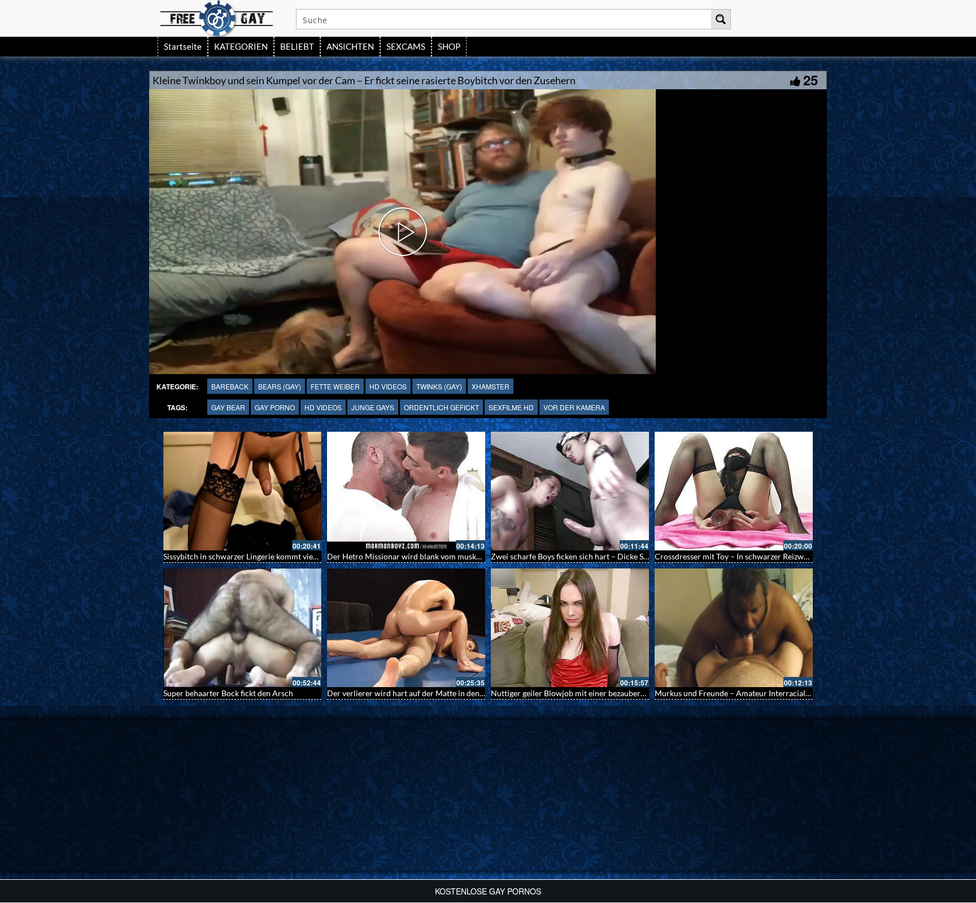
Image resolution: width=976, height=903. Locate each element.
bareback (230, 386)
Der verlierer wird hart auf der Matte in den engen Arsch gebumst (441, 693)
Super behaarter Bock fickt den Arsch (228, 693)
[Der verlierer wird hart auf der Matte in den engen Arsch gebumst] (406, 627)
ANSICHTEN (350, 46)
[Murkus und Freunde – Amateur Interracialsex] (734, 627)
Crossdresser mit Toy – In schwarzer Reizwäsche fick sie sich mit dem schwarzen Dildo (805, 556)
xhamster (490, 386)
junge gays (372, 407)
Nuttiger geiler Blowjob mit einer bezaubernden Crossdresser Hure (608, 693)
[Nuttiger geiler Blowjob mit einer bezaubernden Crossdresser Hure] (570, 627)
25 (810, 79)
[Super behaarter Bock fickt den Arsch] (242, 627)
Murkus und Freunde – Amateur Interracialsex (736, 693)
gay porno (275, 407)
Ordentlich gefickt (441, 407)
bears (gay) (279, 386)
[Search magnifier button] (720, 19)
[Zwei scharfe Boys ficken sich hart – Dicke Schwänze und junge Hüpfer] (570, 491)
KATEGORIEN (241, 46)
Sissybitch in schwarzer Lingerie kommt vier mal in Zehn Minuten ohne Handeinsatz (309, 556)
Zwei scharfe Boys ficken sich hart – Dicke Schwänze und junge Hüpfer (614, 556)
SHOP (449, 46)
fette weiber (335, 386)
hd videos (388, 386)
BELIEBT (297, 46)
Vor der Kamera (574, 407)
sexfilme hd (511, 407)
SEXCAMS (405, 46)
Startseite (183, 46)
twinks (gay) (439, 386)
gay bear (228, 407)
